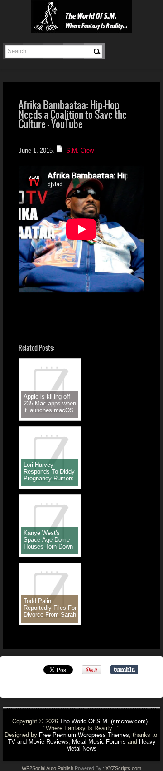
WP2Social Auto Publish (47, 768)
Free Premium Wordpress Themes (84, 734)
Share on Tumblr (124, 669)
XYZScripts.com (123, 768)
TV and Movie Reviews (38, 741)
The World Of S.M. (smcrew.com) (104, 721)
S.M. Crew (80, 150)
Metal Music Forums (99, 741)
